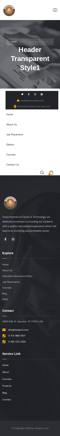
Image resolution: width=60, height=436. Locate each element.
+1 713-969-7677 (17, 335)
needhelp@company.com (32, 100)
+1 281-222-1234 (17, 341)
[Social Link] (22, 94)
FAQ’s (5, 299)
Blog (4, 293)
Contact (6, 399)
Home (14, 42)
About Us (7, 270)
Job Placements (11, 282)
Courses (7, 287)
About (5, 372)
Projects (7, 385)
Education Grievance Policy (17, 276)
